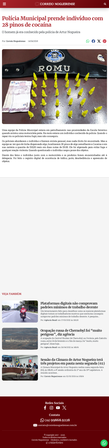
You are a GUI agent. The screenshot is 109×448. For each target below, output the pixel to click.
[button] (4, 4)
